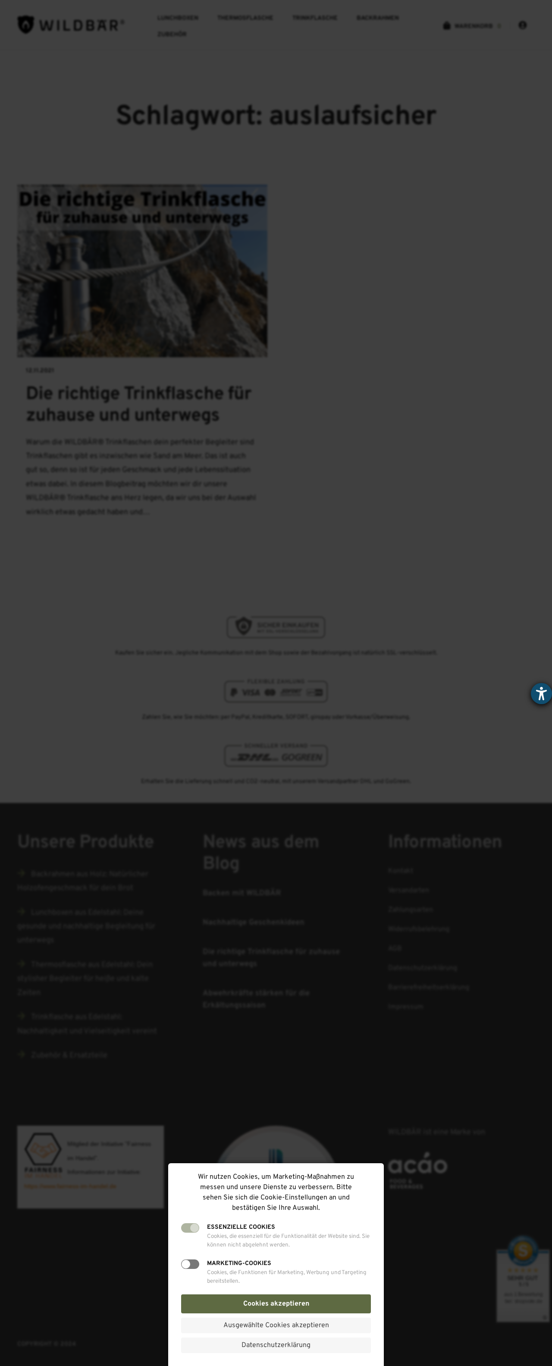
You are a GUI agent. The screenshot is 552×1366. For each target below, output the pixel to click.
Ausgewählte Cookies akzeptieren (276, 1325)
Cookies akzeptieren (276, 1304)
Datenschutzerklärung (276, 1345)
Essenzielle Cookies (241, 1227)
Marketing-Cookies (239, 1263)
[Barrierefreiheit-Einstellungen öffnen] (541, 693)
